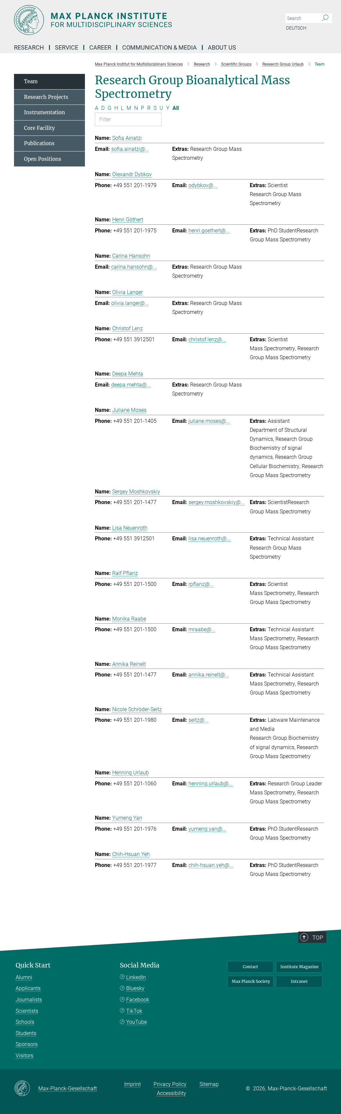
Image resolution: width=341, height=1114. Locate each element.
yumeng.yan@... (207, 829)
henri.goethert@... (209, 230)
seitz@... (198, 720)
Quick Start (33, 965)
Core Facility (39, 128)
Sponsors (27, 1044)
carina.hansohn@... (134, 267)
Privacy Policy (170, 1084)
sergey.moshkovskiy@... (216, 502)
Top (317, 937)
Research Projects (46, 97)
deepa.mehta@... (131, 385)
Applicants (28, 988)
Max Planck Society (251, 981)
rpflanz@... (201, 584)
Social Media (140, 965)
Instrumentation (44, 112)
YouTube (136, 1022)
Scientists (27, 1011)
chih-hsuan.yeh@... (210, 865)
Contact (250, 966)
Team (31, 81)
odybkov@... (202, 185)
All (175, 108)
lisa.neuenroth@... (209, 538)
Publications (39, 143)
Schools (25, 1022)
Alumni (24, 977)
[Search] (325, 18)
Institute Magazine (299, 966)
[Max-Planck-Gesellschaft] (26, 1089)
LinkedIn (136, 977)
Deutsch (296, 28)
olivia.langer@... (130, 303)
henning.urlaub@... (210, 783)
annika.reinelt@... (208, 675)
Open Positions (42, 159)
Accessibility (171, 1093)
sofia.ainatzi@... (130, 149)
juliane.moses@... (209, 421)
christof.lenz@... (207, 339)
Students (26, 1033)
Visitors (24, 1055)
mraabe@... (201, 629)
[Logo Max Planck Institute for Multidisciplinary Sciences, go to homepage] (139, 20)
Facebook (137, 999)
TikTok (134, 1011)
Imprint (132, 1084)
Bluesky (135, 988)
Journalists (29, 999)
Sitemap (209, 1084)
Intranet (299, 981)
